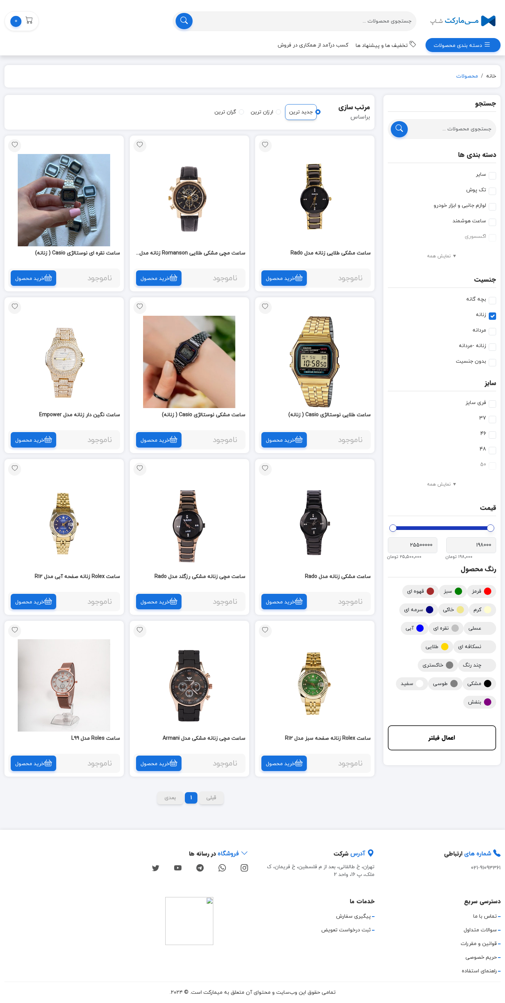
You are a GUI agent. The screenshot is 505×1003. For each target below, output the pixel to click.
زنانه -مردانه (472, 345)
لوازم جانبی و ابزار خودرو (460, 205)
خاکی (448, 609)
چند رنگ (472, 665)
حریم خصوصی (481, 957)
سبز (448, 591)
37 (482, 418)
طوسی (440, 683)
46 (483, 433)
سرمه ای (413, 609)
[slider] (490, 528)
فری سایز (475, 402)
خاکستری (433, 665)
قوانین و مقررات (479, 943)
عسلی (474, 628)
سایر (481, 174)
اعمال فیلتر (441, 737)
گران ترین (225, 112)
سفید (407, 683)
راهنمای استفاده (479, 971)
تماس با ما (485, 916)
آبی (410, 628)
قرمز (476, 591)
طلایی (432, 646)
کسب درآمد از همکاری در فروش (313, 45)
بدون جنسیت (471, 361)
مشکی (474, 683)
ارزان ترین (262, 112)
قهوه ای (415, 591)
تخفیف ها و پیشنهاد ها (382, 45)
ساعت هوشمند (469, 221)
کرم (477, 609)
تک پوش (476, 190)
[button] (21, 21)
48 (482, 449)
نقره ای (441, 628)
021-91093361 (486, 868)
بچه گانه (476, 299)
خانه (491, 76)
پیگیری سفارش (353, 916)
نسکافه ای (469, 646)
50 (483, 464)
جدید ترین (301, 112)
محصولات (467, 76)
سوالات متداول (480, 930)
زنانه (481, 314)
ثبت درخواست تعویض (346, 930)
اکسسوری (475, 236)
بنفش (474, 702)
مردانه (479, 330)
